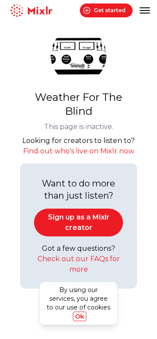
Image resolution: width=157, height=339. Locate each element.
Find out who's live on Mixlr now (78, 151)
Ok (79, 316)
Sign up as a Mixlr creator (78, 222)
